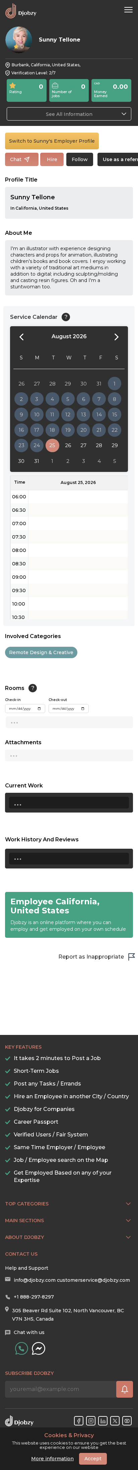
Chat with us (29, 1332)
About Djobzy (24, 1237)
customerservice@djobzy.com (93, 1280)
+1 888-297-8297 (34, 1296)
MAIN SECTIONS (24, 1220)
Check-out (58, 700)
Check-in (13, 700)
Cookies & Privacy (69, 1435)
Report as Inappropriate (91, 957)
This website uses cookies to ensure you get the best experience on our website (69, 1441)
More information (52, 1459)
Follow (80, 159)
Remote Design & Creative (41, 652)
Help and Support (26, 1268)
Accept (92, 1459)
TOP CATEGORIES (27, 1204)
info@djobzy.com (35, 1280)
